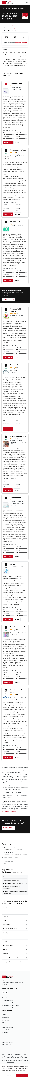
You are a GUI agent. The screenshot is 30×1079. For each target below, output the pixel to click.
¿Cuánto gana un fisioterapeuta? (11, 880)
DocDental (4, 1032)
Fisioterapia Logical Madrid (18, 150)
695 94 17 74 (8, 142)
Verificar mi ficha (7, 299)
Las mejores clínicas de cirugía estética (11, 1002)
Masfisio (12, 564)
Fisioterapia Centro (15, 365)
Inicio (3, 8)
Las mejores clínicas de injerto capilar (11, 1007)
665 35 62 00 (8, 429)
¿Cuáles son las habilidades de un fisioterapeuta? (11, 887)
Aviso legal (4, 1039)
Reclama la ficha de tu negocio (11, 988)
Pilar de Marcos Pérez (9, 25)
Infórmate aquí (8, 828)
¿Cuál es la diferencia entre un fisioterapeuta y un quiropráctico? (14, 892)
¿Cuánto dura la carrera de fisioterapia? (13, 883)
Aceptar (22, 1075)
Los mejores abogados (7, 1000)
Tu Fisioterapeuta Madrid (17, 627)
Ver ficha (17, 142)
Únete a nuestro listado (7, 1027)
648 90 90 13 (8, 682)
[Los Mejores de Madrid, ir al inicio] (7, 2)
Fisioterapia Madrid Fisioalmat (11, 854)
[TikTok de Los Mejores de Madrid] (6, 992)
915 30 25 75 (7, 757)
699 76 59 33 (8, 214)
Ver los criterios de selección (9, 811)
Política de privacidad (7, 1042)
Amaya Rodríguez (12, 28)
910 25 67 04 (8, 357)
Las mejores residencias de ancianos (11, 1005)
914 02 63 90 (8, 556)
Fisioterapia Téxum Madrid (18, 436)
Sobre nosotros (5, 1017)
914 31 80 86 (8, 619)
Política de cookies (6, 1044)
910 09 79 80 (8, 280)
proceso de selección (21, 42)
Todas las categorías (7, 1010)
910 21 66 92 (7, 490)
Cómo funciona (5, 1020)
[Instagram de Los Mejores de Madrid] (3, 992)
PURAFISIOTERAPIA (15, 222)
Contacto (4, 1022)
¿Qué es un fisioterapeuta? (9, 876)
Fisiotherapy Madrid (16, 84)
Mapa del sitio (5, 1025)
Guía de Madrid (5, 1030)
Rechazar (8, 1075)
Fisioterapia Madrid (15, 498)
